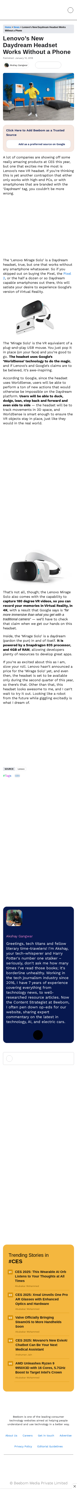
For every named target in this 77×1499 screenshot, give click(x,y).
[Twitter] (38, 1035)
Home (8, 27)
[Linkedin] (11, 1035)
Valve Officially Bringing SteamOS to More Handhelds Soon (38, 1322)
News (17, 27)
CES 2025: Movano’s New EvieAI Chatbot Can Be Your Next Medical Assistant (41, 1345)
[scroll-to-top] (70, 1492)
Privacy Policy (23, 1446)
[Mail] (50, 1464)
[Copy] (57, 65)
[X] (51, 65)
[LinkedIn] (38, 65)
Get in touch (46, 1435)
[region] (38, 1494)
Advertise (66, 1435)
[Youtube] (34, 1464)
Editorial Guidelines (50, 1446)
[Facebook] (45, 65)
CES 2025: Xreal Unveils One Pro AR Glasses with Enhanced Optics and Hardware (41, 1299)
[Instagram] (24, 1035)
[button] (62, 10)
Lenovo (21, 769)
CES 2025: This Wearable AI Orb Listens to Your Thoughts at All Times (40, 1276)
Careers (28, 1435)
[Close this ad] (74, 1486)
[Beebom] (15, 9)
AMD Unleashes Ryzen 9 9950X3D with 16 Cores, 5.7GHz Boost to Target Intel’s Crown (40, 1367)
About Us (11, 1435)
